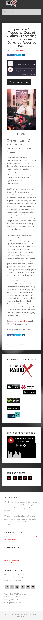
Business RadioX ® (21, 3)
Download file (20, 82)
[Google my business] (17, 587)
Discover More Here (11, 552)
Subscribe (24, 74)
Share (33, 74)
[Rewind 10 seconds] (16, 71)
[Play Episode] (10, 69)
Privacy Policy (9, 563)
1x (20, 71)
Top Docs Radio (19, 345)
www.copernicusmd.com (19, 321)
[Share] (23, 55)
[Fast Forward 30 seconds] (24, 71)
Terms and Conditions (11, 560)
